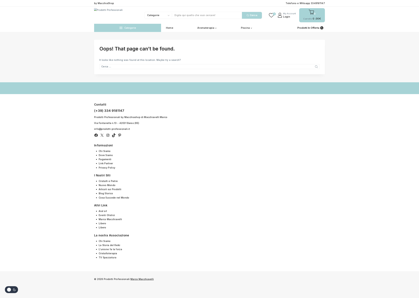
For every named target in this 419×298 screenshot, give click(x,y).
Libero (102, 223)
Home (169, 27)
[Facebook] (96, 135)
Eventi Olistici (107, 215)
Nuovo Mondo (107, 185)
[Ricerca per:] (209, 66)
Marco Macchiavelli (110, 219)
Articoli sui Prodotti (110, 189)
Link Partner (106, 163)
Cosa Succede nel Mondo (114, 197)
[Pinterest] (120, 135)
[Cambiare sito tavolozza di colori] (11, 289)
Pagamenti (105, 159)
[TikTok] (114, 135)
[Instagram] (108, 135)
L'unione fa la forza (110, 249)
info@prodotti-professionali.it (112, 129)
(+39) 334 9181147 (109, 111)
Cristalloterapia (108, 253)
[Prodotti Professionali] (113, 15)
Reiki (117, 245)
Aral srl (103, 211)
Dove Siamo (106, 155)
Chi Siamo (105, 151)
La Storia (104, 245)
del (112, 245)
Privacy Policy (107, 167)
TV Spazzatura (107, 257)
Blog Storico (106, 193)
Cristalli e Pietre (108, 181)
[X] (102, 135)
